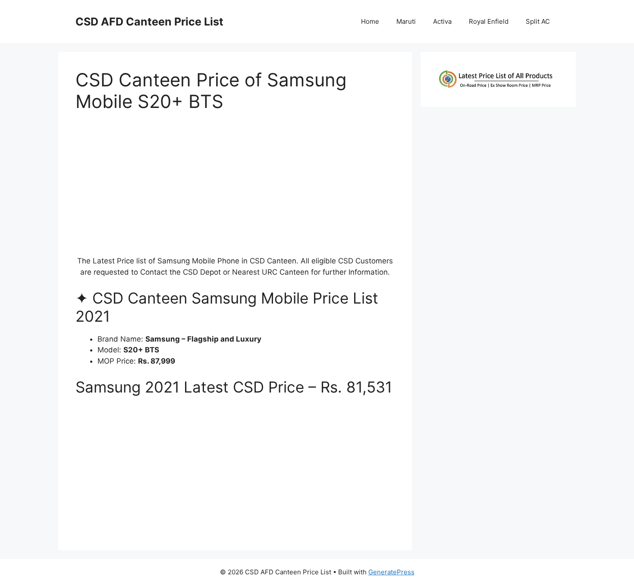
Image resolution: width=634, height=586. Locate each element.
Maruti (406, 21)
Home (370, 21)
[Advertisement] (235, 187)
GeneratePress (391, 572)
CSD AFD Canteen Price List (149, 21)
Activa (442, 21)
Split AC (538, 21)
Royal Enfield (488, 21)
